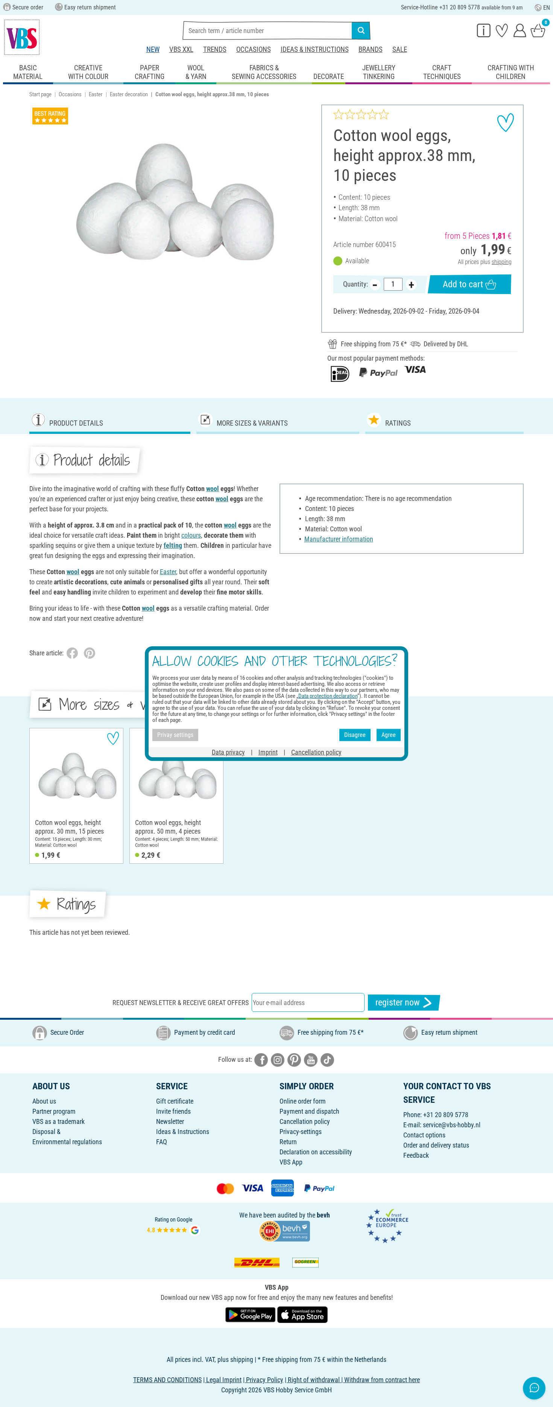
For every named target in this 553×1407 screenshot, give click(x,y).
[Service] (484, 30)
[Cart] (538, 30)
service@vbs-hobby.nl (451, 1125)
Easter (96, 94)
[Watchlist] (502, 30)
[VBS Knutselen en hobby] (22, 37)
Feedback (416, 1155)
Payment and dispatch (309, 1111)
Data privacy (228, 752)
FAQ (161, 1142)
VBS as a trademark (58, 1121)
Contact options (424, 1135)
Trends (214, 49)
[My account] (520, 30)
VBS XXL (181, 49)
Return (288, 1142)
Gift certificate (174, 1101)
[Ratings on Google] (174, 1225)
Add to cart (463, 284)
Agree (388, 734)
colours (191, 535)
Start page (40, 94)
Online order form (303, 1101)
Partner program (54, 1111)
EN (546, 7)
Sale (399, 49)
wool (212, 489)
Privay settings (175, 734)
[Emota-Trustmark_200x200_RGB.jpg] (387, 1225)
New (153, 49)
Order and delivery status (436, 1145)
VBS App (291, 1162)
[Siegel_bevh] (284, 1230)
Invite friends (173, 1111)
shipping (502, 261)
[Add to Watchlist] (505, 122)
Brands (371, 49)
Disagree (355, 734)
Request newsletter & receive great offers (180, 1003)
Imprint (268, 752)
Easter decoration (129, 94)
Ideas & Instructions (315, 49)
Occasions (253, 49)
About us (44, 1101)
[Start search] (361, 30)
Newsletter (170, 1121)
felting (173, 545)
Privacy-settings (301, 1132)
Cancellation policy (305, 1121)
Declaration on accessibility (316, 1152)
